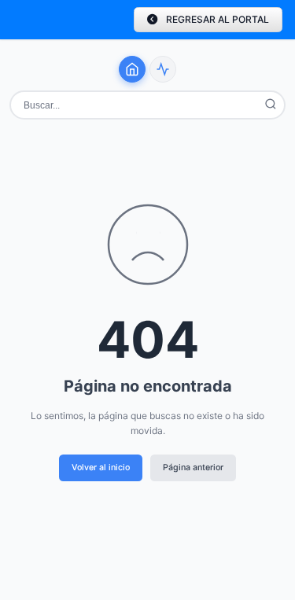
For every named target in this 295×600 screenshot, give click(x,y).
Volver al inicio (101, 467)
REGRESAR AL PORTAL (217, 19)
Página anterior (193, 467)
